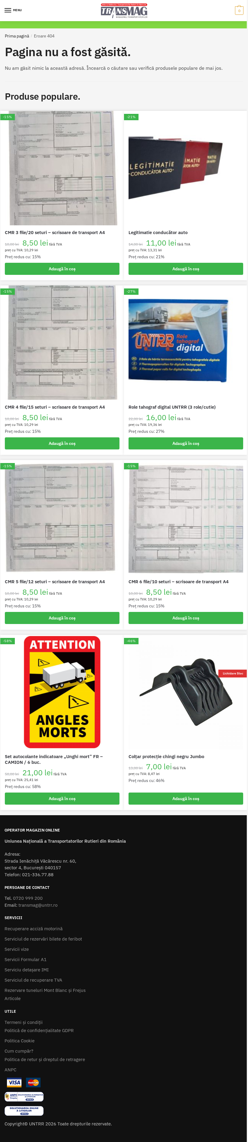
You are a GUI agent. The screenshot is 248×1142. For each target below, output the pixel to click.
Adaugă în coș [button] (62, 269)
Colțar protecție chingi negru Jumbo (166, 756)
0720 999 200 (28, 898)
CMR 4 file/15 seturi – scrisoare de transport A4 (55, 407)
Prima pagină (17, 36)
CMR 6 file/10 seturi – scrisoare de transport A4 (179, 581)
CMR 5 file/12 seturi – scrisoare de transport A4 (55, 581)
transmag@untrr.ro (37, 905)
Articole (13, 998)
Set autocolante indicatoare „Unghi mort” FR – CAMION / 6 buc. (54, 759)
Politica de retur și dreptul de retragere (45, 1059)
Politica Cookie (19, 1041)
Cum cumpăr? (19, 1051)
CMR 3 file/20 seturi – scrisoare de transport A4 (55, 232)
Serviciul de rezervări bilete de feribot (43, 939)
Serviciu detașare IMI (27, 970)
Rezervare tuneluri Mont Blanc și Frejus (45, 990)
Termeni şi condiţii (24, 1022)
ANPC (10, 1070)
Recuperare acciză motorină (34, 928)
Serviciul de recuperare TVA (33, 980)
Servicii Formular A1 (26, 959)
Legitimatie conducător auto (158, 232)
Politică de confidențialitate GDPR (39, 1030)
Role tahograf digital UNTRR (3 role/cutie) (172, 407)
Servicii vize (17, 949)
